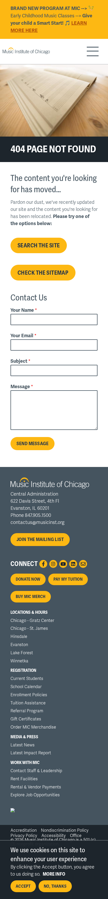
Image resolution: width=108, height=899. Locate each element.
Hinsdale (18, 636)
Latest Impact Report (30, 753)
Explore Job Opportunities (35, 795)
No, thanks (55, 886)
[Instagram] (53, 564)
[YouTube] (63, 564)
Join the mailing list (40, 539)
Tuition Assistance (28, 703)
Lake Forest (21, 653)
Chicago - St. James (29, 628)
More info (54, 874)
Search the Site (39, 245)
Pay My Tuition (68, 579)
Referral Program (26, 711)
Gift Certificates (25, 719)
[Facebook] (43, 564)
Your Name (22, 310)
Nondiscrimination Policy (65, 830)
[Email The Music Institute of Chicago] (83, 564)
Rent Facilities (24, 779)
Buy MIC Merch (31, 596)
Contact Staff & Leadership (36, 770)
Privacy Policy (23, 835)
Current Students (26, 678)
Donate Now (28, 579)
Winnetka (19, 661)
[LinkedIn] (73, 564)
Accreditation (23, 830)
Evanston (19, 644)
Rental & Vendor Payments (35, 787)
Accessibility (53, 835)
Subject (18, 361)
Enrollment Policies (28, 695)
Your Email (21, 336)
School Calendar (26, 686)
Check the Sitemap (43, 272)
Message (20, 386)
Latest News (22, 745)
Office (76, 835)
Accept (23, 886)
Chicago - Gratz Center (32, 620)
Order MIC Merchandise (33, 727)
